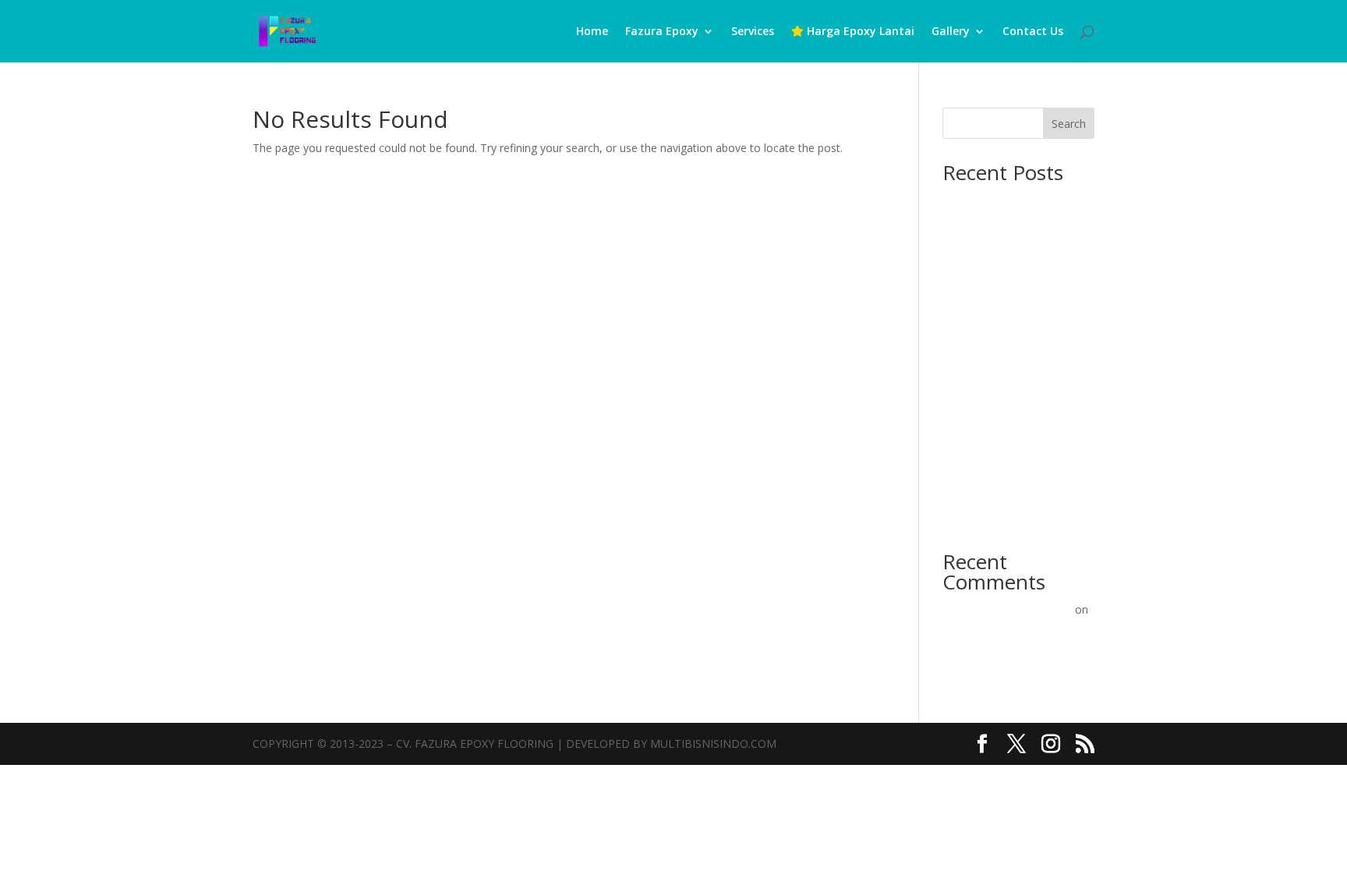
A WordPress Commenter (1007, 609)
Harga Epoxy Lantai (859, 32)
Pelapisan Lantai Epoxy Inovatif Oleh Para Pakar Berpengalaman (1004, 648)
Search (1069, 123)
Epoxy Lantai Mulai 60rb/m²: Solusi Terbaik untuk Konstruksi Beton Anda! (1013, 438)
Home (592, 32)
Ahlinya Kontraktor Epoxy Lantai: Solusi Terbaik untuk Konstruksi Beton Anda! (1011, 297)
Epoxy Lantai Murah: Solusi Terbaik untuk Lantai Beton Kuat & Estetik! (1011, 499)
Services (752, 32)
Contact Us (1032, 32)
